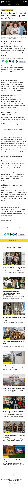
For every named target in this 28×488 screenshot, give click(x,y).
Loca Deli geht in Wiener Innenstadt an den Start (14, 318)
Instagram (24, 479)
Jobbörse (9, 4)
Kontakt (8, 479)
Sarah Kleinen (20, 58)
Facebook (14, 479)
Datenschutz (6, 483)
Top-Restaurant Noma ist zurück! (13, 366)
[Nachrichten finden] (23, 2)
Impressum (11, 483)
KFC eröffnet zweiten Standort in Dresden (13, 460)
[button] (26, 2)
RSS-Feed (17, 480)
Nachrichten (18, 4)
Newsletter (11, 480)
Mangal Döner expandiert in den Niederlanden (13, 412)
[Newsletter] (20, 2)
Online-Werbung (12, 478)
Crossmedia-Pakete (22, 478)
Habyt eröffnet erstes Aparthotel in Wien (13, 342)
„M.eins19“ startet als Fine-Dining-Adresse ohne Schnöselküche (14, 268)
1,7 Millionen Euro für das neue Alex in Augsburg (14, 436)
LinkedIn (19, 479)
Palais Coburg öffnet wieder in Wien (14, 388)
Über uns (3, 479)
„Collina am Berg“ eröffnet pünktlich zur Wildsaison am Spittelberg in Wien (11, 293)
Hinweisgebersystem (14, 484)
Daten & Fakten (4, 478)
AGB (15, 483)
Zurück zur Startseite (14, 240)
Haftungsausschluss (20, 483)
